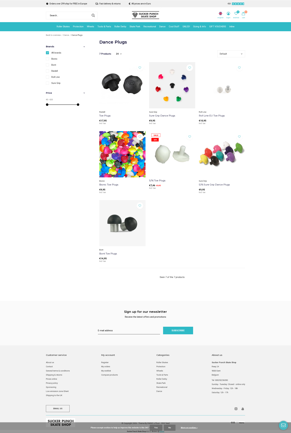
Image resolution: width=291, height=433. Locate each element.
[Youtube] (243, 408)
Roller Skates (63, 26)
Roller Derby (120, 26)
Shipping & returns (54, 375)
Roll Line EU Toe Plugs (212, 115)
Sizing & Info (199, 26)
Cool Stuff (174, 26)
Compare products (109, 375)
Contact (49, 366)
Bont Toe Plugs (108, 253)
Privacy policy (52, 383)
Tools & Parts (104, 26)
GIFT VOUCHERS (217, 26)
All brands (56, 52)
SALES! (186, 26)
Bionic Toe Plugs (108, 184)
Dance (162, 26)
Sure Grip (55, 83)
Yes (156, 428)
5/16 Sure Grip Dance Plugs (214, 184)
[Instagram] (236, 408)
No (169, 428)
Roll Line (55, 77)
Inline (231, 26)
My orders (105, 366)
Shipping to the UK (54, 395)
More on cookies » (189, 428)
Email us (57, 408)
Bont (53, 65)
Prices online (51, 379)
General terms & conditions (58, 371)
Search (93, 15)
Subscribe (178, 330)
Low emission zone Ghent (57, 391)
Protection (78, 26)
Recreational (150, 26)
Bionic (54, 58)
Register (105, 362)
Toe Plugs (104, 115)
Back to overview (53, 35)
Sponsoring (51, 387)
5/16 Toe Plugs (157, 180)
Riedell (54, 71)
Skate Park (135, 26)
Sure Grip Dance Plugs (162, 115)
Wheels (90, 26)
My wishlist (106, 371)
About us (50, 362)
